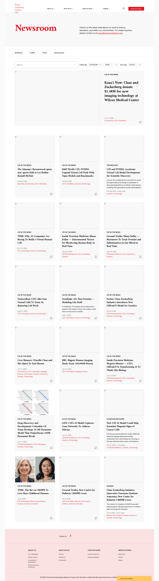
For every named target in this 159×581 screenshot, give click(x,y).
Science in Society (31, 504)
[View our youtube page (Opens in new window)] (98, 536)
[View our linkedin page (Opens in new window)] (87, 536)
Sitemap (116, 577)
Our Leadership (33, 554)
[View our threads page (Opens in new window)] (82, 536)
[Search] (124, 8)
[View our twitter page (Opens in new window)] (92, 536)
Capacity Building (93, 557)
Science (78, 184)
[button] (95, 65)
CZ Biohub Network (69, 254)
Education (62, 557)
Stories (32, 53)
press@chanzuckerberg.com (110, 33)
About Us (50, 8)
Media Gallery (59, 53)
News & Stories (87, 8)
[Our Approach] (19, 9)
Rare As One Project (25, 374)
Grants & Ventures (93, 554)
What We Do (68, 8)
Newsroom (18, 53)
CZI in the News (120, 120)
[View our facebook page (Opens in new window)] (71, 536)
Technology (86, 184)
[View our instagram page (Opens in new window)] (76, 536)
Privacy (73, 577)
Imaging (43, 371)
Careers (105, 8)
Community (108, 120)
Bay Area (21, 184)
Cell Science (22, 371)
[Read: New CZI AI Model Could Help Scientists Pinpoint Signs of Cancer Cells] (124, 420)
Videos (44, 53)
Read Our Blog (136, 9)
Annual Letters (33, 557)
